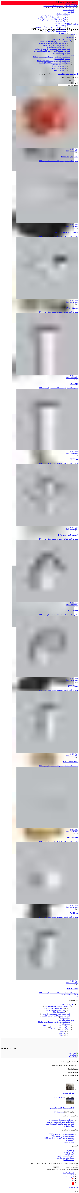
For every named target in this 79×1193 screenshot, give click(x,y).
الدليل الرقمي (69, 1154)
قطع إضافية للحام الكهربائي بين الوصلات (56, 1014)
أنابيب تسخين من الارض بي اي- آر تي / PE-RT (54, 1022)
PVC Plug (74, 913)
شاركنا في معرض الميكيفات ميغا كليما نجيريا (62, 1108)
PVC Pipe (74, 384)
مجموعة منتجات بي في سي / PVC (51, 161)
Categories (74, 34)
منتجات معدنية (65, 1029)
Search (56, 1167)
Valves (61, 1035)
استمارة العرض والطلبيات (65, 1158)
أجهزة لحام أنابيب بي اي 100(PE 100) (57, 1006)
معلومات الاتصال (68, 1160)
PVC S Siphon (72, 308)
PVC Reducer (72, 989)
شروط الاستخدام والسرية (65, 1156)
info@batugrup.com (71, 4)
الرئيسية (75, 74)
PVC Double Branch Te (68, 535)
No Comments (59, 1097)
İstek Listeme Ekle (72, 151)
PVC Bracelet (72, 837)
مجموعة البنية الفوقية (65, 74)
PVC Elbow (73, 610)
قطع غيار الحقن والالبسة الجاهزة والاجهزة (56, 1016)
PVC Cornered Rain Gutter (66, 232)
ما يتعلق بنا (70, 1150)
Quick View (74, 149)
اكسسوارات (66, 1024)
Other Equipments (59, 1012)
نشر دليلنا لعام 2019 (68, 1093)
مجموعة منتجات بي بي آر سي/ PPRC (56, 1026)
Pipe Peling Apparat (69, 157)
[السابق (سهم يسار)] (77, 1191)
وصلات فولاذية (65, 1018)
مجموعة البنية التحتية (67, 1004)
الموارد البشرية (69, 1152)
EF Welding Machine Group (55, 1010)
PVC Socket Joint (70, 762)
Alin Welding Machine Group (54, 1008)
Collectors (61, 1031)
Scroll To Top (73, 1187)
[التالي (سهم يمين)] (75, 1191)
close (76, 996)
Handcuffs (61, 1033)
